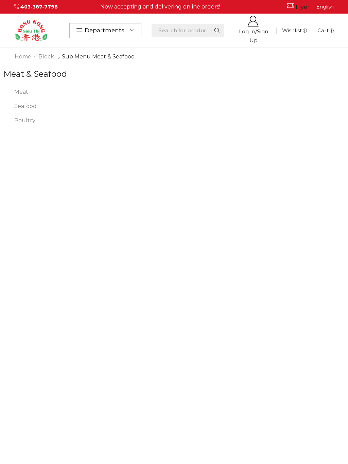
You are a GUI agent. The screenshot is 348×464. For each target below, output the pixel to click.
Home (23, 56)
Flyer (303, 7)
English (325, 7)
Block (46, 56)
